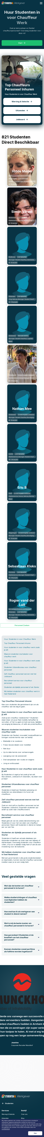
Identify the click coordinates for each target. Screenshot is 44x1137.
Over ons (24, 1114)
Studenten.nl (6, 823)
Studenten (9, 1103)
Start (20, 43)
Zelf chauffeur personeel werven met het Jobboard (20, 675)
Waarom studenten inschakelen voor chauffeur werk (18, 655)
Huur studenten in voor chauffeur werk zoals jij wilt (22, 648)
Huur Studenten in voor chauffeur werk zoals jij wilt (22, 662)
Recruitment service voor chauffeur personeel (18, 682)
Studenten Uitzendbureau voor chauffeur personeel (20, 668)
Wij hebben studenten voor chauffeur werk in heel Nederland (22, 692)
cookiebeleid (6, 1129)
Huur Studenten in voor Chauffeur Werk (20, 639)
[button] (22, 887)
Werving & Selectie (8, 1114)
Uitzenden (5, 1118)
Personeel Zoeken (22, 625)
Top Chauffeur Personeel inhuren (17, 643)
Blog (22, 1118)
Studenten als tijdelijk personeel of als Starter (21, 687)
